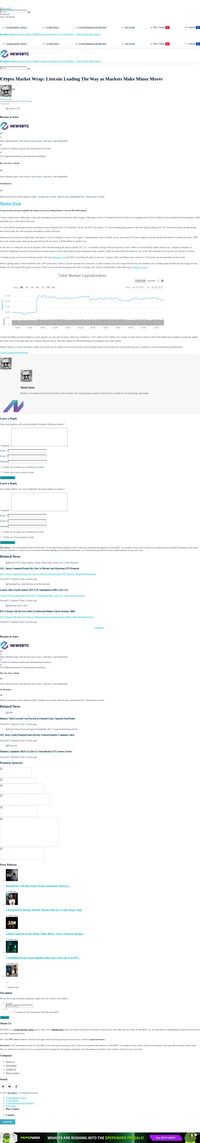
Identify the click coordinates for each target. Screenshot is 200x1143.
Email (3, 456)
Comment (5, 445)
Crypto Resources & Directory (92, 27)
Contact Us (11, 1069)
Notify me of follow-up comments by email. (24, 467)
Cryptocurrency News (16, 27)
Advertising (11, 1065)
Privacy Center (12, 1073)
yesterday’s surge (139, 267)
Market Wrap (10, 203)
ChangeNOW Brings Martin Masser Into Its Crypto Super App (44, 909)
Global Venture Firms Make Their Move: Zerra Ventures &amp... (45, 933)
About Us (10, 1061)
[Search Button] (29, 12)
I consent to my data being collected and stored (36, 1012)
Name (3, 450)
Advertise (7, 1122)
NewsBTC (13, 1093)
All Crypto (130, 27)
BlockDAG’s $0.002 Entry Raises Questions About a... (38, 885)
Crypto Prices (52, 27)
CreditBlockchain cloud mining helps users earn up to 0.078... (43, 957)
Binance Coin (59, 257)
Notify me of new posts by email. (19, 472)
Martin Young (5, 99)
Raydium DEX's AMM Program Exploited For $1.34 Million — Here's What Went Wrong (50, 34)
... (7, 981)
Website (3, 461)
